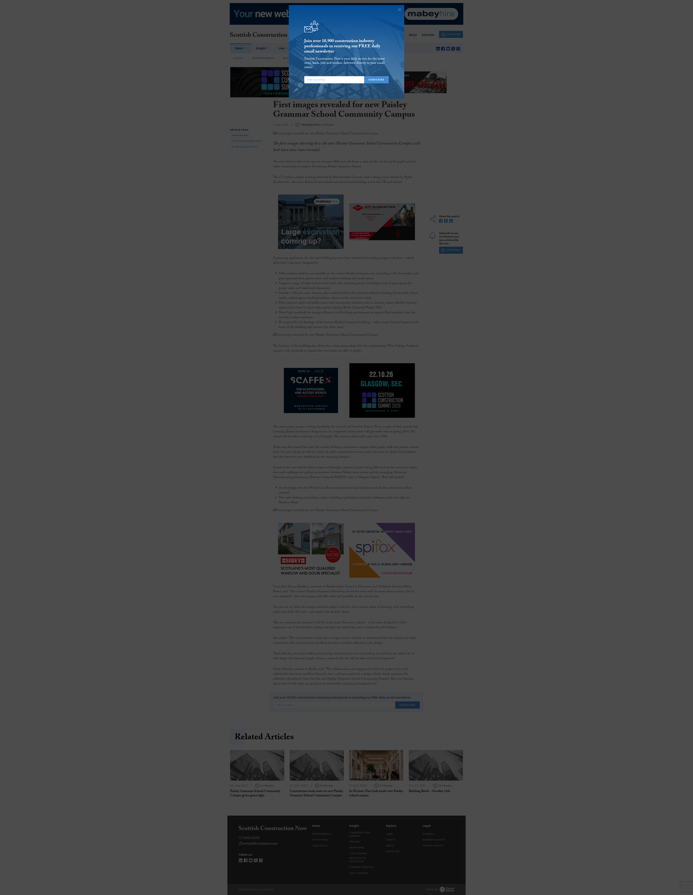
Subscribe (376, 79)
